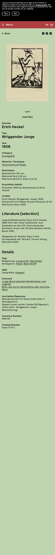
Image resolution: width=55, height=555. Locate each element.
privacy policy (41, 5)
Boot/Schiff (30, 264)
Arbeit (19, 264)
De (47, 25)
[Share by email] (47, 34)
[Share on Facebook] (43, 34)
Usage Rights (27, 117)
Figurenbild (36, 261)
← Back (6, 34)
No (15, 14)
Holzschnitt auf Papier (14, 165)
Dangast (19, 273)
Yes (6, 14)
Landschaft (22, 261)
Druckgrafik (8, 156)
